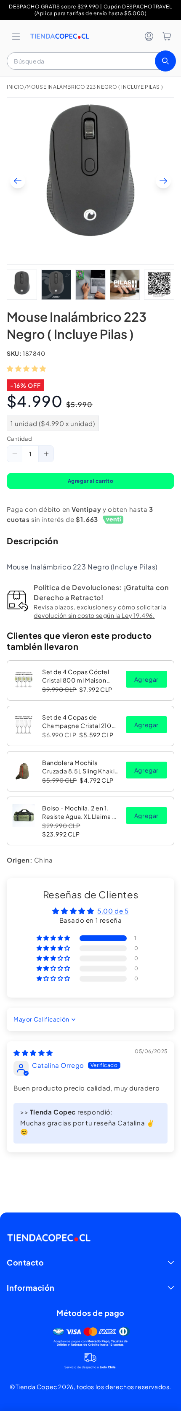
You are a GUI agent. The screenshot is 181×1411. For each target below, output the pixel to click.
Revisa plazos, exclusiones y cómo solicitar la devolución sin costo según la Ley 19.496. (100, 611)
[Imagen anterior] (17, 180)
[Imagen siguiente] (163, 180)
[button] (16, 36)
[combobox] (90, 61)
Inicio (15, 87)
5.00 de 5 (112, 911)
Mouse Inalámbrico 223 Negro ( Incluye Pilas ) (95, 87)
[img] (33, 1052)
